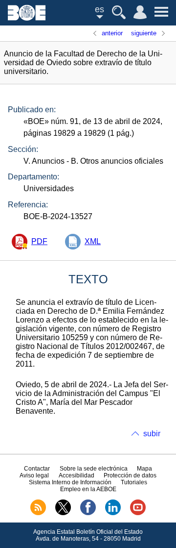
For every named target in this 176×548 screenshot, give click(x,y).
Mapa (144, 468)
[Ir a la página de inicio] (26, 18)
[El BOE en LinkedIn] (113, 513)
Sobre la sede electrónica (94, 468)
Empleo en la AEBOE (88, 489)
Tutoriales (134, 482)
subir (151, 433)
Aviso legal (34, 475)
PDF (39, 241)
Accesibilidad (76, 475)
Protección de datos (130, 475)
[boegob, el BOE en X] (63, 513)
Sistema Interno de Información (70, 482)
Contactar (37, 468)
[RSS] (38, 513)
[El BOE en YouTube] (138, 513)
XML (93, 241)
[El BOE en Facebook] (88, 513)
